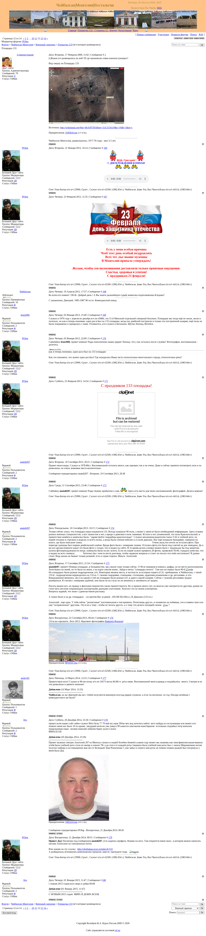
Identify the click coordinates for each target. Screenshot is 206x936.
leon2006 (25, 315)
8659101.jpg (71, 663)
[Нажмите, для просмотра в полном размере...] (86, 123)
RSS (159, 8)
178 (106, 720)
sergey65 (25, 678)
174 (112, 528)
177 (104, 678)
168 (104, 291)
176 (111, 618)
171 (106, 381)
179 (110, 837)
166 (105, 148)
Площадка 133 (65, 44)
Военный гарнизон (45, 44)
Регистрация (124, 30)
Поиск (193, 34)
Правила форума (179, 34)
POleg (25, 41)
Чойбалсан (25, 291)
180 (104, 880)
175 (107, 563)
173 (104, 485)
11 (36, 38)
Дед (25, 720)
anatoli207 (25, 462)
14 (45, 38)
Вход (135, 30)
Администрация (25, 54)
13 (42, 38)
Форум (5, 44)
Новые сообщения (146, 34)
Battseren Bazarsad (114, 621)
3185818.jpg (71, 132)
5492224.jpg (71, 822)
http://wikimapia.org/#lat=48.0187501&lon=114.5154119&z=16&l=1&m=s (96, 127)
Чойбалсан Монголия (22, 44)
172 (107, 462)
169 (104, 315)
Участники (163, 34)
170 (104, 338)
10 (33, 38)
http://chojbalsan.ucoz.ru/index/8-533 (95, 849)
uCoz (117, 930)
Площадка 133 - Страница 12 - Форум (97, 30)
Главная (72, 30)
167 (105, 196)
